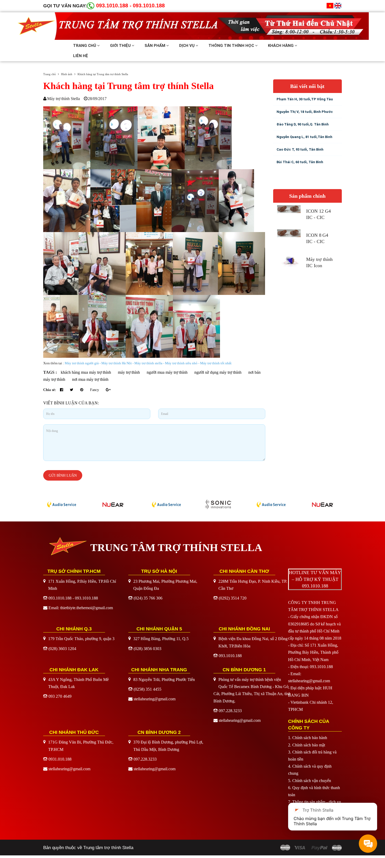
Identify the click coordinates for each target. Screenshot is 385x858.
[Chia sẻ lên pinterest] (82, 389)
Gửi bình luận (63, 475)
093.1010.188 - (113, 5)
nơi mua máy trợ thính (90, 379)
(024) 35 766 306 (148, 598)
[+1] (108, 389)
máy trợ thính (129, 372)
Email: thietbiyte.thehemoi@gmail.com (80, 608)
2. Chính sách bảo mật (306, 745)
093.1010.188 (149, 5)
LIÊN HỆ (80, 55)
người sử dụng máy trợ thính (217, 372)
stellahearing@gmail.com (154, 699)
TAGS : (50, 372)
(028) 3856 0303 (147, 648)
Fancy (95, 390)
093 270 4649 (60, 696)
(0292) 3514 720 (232, 598)
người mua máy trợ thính (167, 372)
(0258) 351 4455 (147, 689)
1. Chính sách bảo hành (307, 737)
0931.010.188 (60, 759)
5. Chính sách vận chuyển (309, 780)
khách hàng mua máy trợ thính (86, 372)
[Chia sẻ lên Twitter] (72, 389)
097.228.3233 (230, 710)
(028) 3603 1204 (62, 648)
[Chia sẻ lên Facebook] (62, 389)
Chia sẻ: (49, 390)
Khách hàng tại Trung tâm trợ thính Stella (128, 86)
